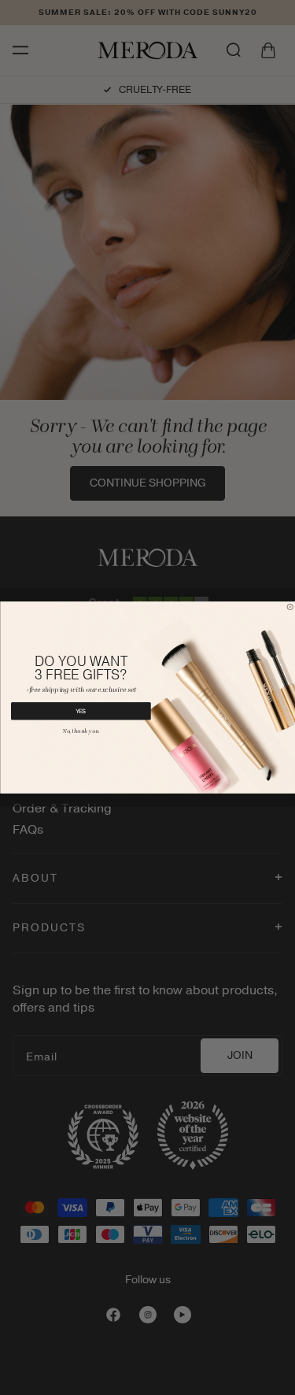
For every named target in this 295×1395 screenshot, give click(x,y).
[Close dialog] (290, 607)
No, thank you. (80, 732)
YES (81, 711)
